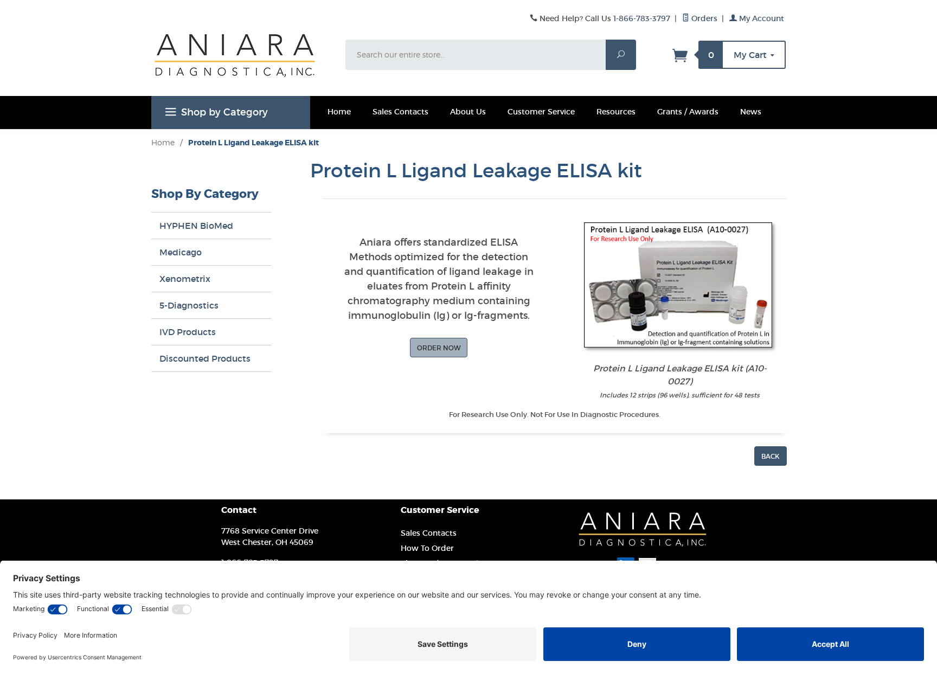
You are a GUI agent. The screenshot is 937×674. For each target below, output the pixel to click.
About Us (468, 112)
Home (339, 112)
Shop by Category (224, 112)
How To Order (427, 548)
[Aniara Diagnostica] (242, 63)
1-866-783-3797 (641, 18)
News (750, 112)
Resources (616, 112)
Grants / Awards (687, 112)
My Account (760, 18)
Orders (703, 18)
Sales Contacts (400, 112)
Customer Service (541, 112)
